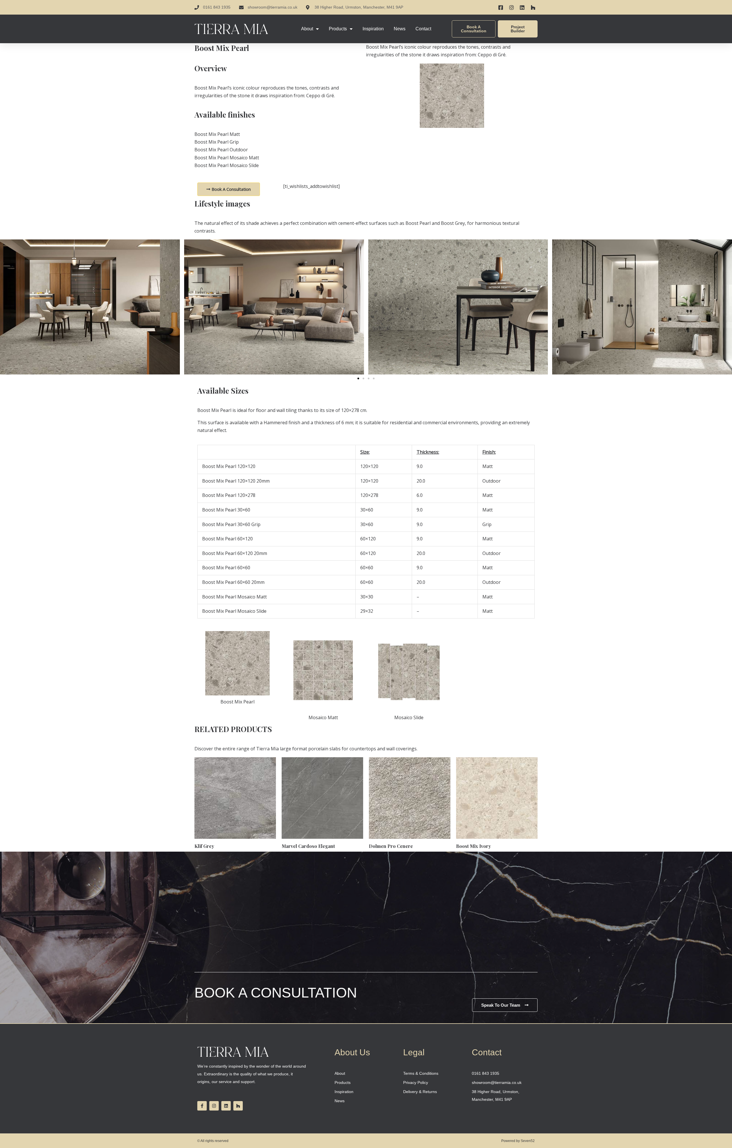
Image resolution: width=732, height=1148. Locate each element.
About (307, 28)
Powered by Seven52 (518, 1141)
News (399, 28)
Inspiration (373, 28)
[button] (358, 378)
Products (338, 28)
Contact (423, 28)
